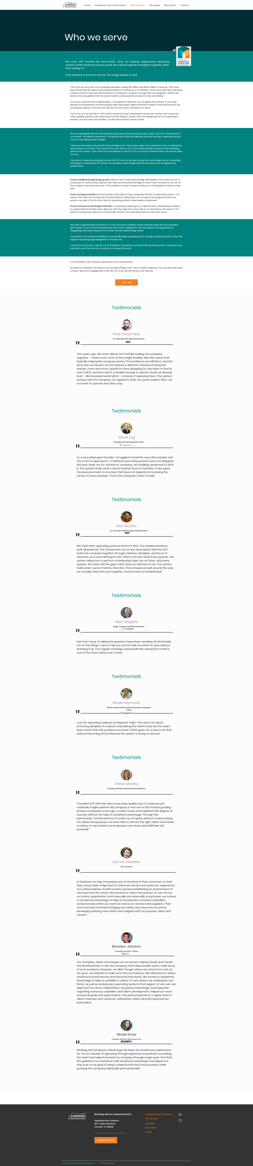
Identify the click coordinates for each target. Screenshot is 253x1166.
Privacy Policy (108, 1163)
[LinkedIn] (180, 1114)
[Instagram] (180, 1120)
